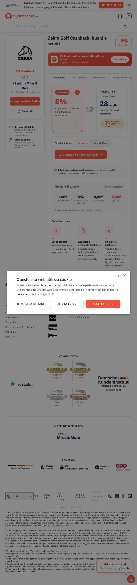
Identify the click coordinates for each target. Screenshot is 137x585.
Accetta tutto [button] (103, 304)
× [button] (124, 275)
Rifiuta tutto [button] (66, 304)
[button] (31, 304)
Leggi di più (47, 294)
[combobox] (119, 275)
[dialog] (68, 292)
